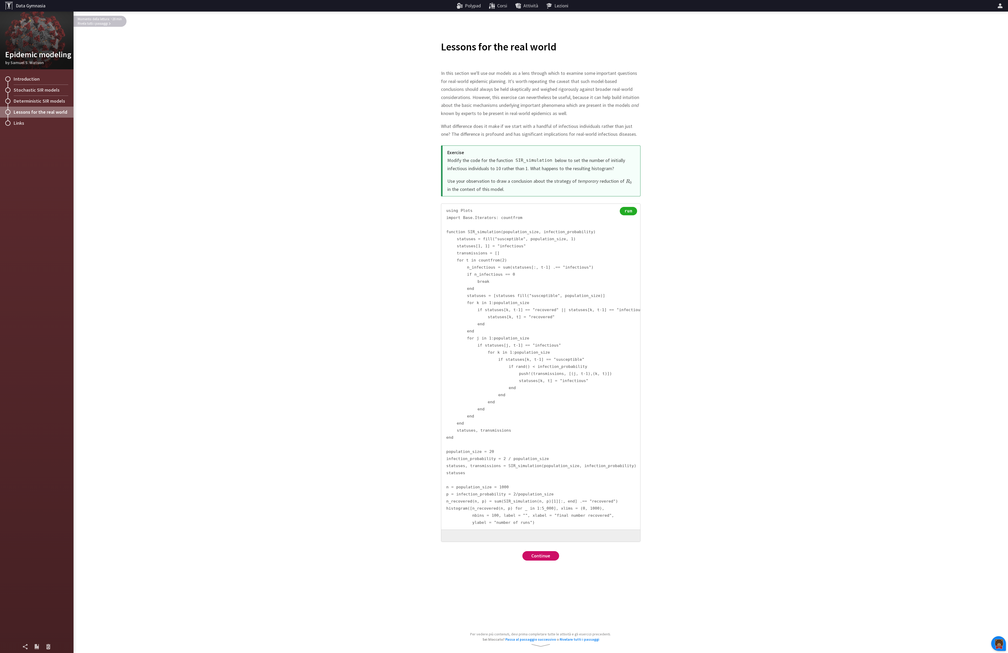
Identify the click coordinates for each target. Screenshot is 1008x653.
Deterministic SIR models (39, 101)
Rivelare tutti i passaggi (579, 639)
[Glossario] (37, 646)
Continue (540, 556)
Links (19, 123)
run (628, 210)
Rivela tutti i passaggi (93, 23)
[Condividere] (25, 646)
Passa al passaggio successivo (530, 639)
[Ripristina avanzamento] (48, 646)
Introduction (27, 79)
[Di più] (1001, 6)
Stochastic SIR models (37, 90)
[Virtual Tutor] (998, 643)
